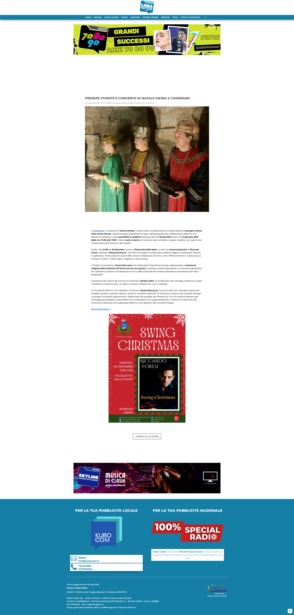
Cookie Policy (80, 588)
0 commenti (148, 103)
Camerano (98, 230)
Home (88, 17)
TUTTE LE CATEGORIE (190, 17)
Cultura (138, 103)
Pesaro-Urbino (150, 17)
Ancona (98, 17)
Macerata (135, 17)
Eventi (124, 103)
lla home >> (101, 309)
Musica (131, 103)
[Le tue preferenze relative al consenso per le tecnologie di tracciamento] (290, 611)
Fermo (124, 17)
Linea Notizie (94, 103)
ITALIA (175, 17)
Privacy (70, 588)
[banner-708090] (147, 54)
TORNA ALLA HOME (147, 436)
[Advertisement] (147, 73)
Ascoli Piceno (111, 17)
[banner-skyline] (147, 493)
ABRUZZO (165, 17)
